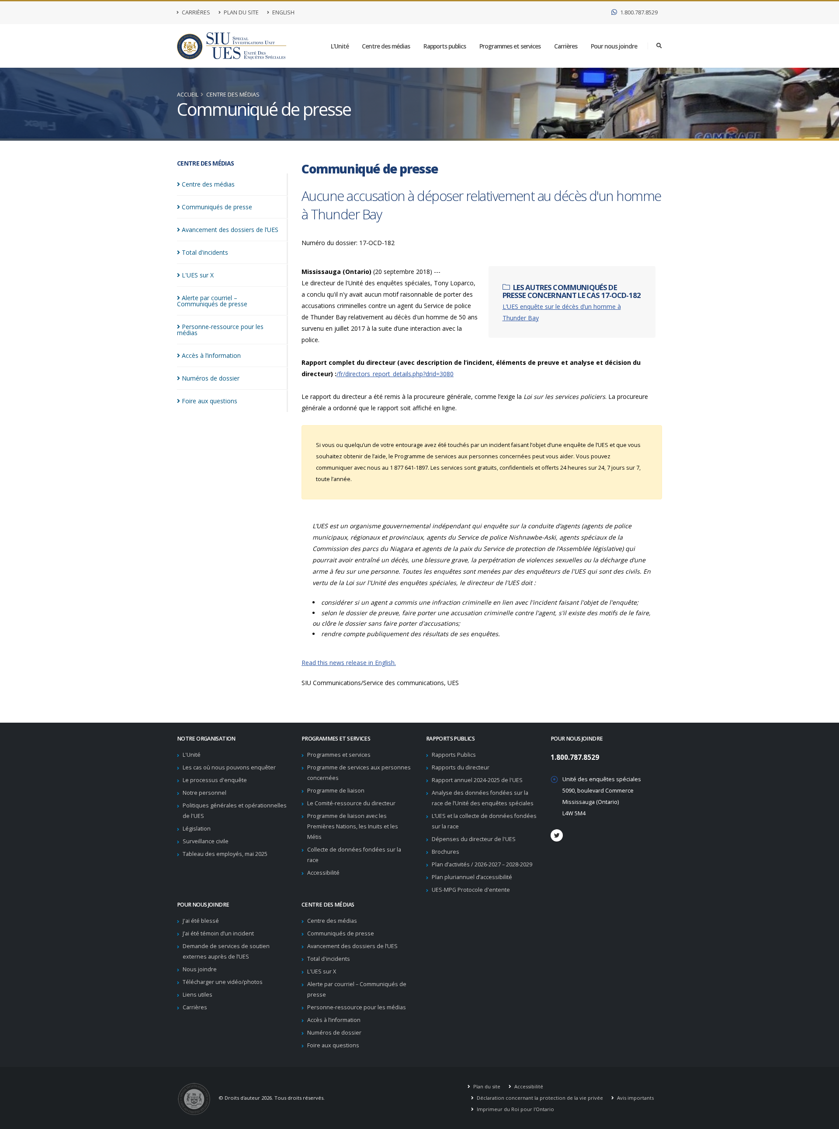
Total (205, 252)
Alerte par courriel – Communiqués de (212, 301)
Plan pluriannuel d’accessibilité (472, 877)
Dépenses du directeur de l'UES (474, 839)
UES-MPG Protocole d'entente (471, 890)
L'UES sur (198, 275)
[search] (659, 46)
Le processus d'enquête (215, 780)
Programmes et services (510, 46)
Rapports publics (444, 46)
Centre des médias (386, 46)
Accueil (187, 94)
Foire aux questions (333, 1045)
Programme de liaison (335, 790)
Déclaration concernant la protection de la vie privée (539, 1097)
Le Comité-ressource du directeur (351, 803)
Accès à (211, 355)
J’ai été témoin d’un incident (218, 933)
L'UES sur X (321, 971)
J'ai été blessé (201, 921)
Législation (197, 828)
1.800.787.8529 (638, 12)
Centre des (208, 184)
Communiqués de (217, 207)
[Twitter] (557, 835)
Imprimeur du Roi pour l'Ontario (514, 1109)
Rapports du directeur (460, 767)
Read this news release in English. (349, 662)
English (283, 12)
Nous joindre (200, 969)
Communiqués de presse (340, 933)
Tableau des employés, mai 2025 (225, 854)
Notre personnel (204, 793)
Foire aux (209, 401)
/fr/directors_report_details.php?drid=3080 (395, 374)
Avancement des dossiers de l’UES (352, 946)
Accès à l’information (334, 1020)
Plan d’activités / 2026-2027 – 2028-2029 (482, 864)
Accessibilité (323, 872)
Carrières (195, 12)
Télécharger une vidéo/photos (223, 982)
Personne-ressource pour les (220, 329)
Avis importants (635, 1097)
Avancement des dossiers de (230, 229)
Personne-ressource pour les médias (356, 1007)
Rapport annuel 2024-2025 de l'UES (477, 780)
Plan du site (240, 12)
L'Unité (340, 46)
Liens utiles (197, 994)
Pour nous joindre (614, 46)
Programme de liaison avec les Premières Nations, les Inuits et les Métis (352, 826)
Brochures (445, 851)
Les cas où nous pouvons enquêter (229, 767)
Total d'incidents (328, 959)
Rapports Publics (454, 754)
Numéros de (210, 378)
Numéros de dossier (334, 1032)
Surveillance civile (206, 841)
